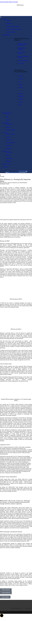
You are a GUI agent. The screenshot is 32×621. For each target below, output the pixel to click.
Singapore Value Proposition (22, 48)
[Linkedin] (16, 603)
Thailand (21, 99)
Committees (9, 23)
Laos (20, 81)
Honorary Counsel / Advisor (12, 26)
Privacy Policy (28, 608)
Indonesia (21, 79)
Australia (21, 87)
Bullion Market (6, 34)
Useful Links (21, 63)
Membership (6, 122)
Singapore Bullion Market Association (9, 1)
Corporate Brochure (10, 32)
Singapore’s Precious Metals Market (23, 44)
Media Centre (6, 151)
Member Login (6, 164)
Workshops (8, 148)
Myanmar (21, 93)
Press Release (9, 158)
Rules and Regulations (23, 60)
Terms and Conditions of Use (17, 608)
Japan (20, 104)
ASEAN (21, 76)
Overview (8, 20)
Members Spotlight (10, 129)
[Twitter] (21, 603)
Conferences (9, 139)
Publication (8, 161)
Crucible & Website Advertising (13, 29)
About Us (5, 19)
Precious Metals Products (21, 52)
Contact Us (5, 166)
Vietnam (21, 102)
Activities (5, 132)
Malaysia (21, 84)
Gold (7, 114)
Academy (8, 137)
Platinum (8, 120)
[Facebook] (11, 603)
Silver (7, 117)
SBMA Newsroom (10, 134)
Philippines (21, 96)
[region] (24, 10)
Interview (8, 155)
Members (8, 127)
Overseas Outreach (10, 142)
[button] (1, 615)
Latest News (9, 152)
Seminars (8, 145)
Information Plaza (7, 113)
